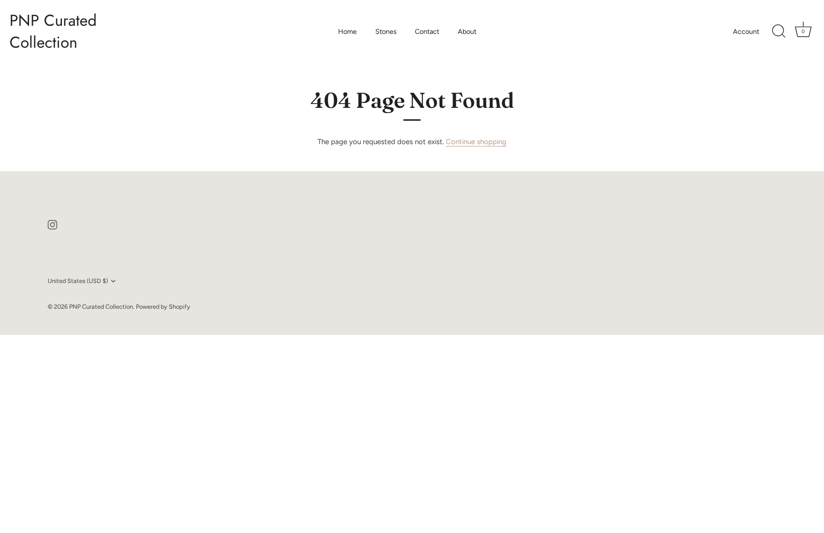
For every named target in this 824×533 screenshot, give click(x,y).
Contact (427, 31)
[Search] (778, 31)
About (467, 31)
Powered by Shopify (163, 306)
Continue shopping (476, 141)
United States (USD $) (78, 280)
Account (746, 31)
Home (347, 31)
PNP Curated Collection (53, 31)
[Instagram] (52, 224)
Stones (386, 31)
